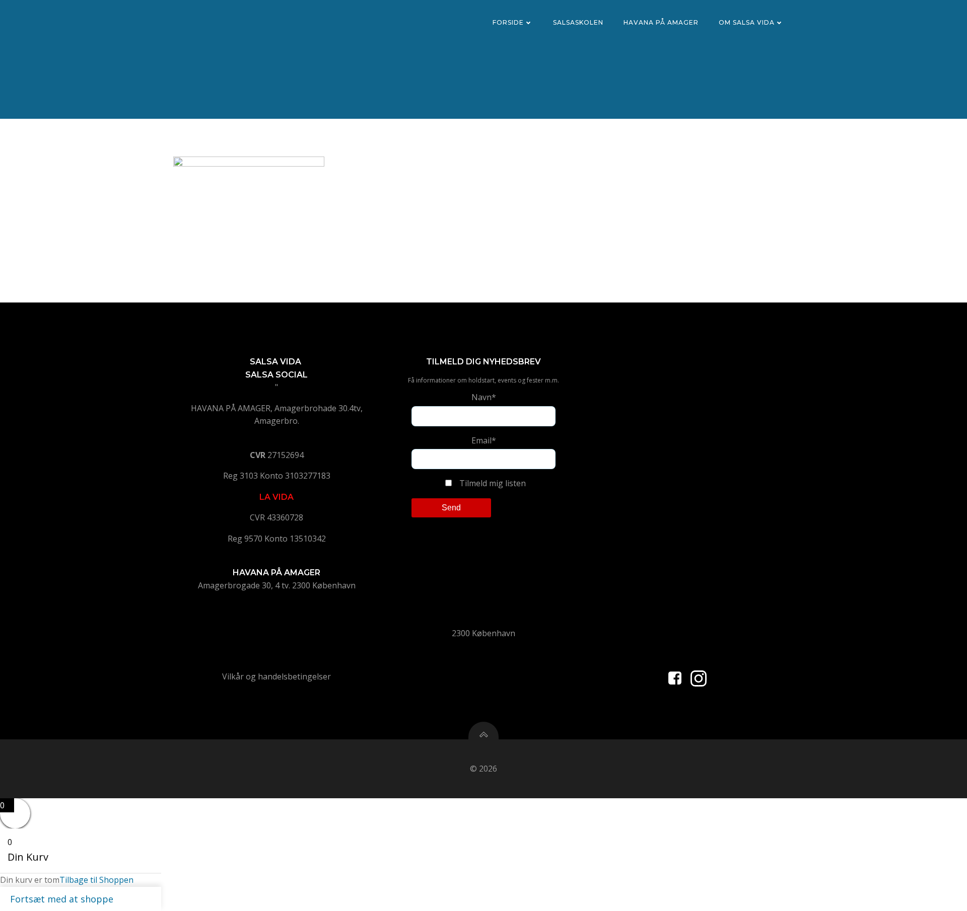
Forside (508, 22)
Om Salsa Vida (747, 22)
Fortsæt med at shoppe (61, 899)
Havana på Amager (661, 22)
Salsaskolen (578, 22)
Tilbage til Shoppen (96, 879)
